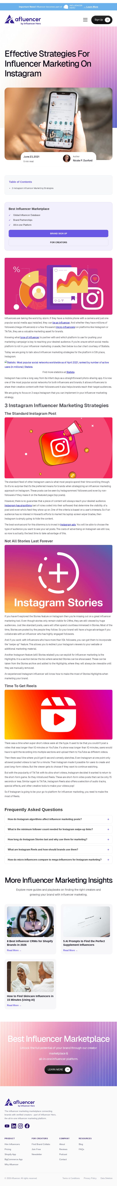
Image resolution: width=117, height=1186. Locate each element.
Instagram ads (68, 524)
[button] (85, 20)
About (62, 1144)
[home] (23, 20)
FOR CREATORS (58, 242)
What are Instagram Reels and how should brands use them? (43, 849)
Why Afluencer (11, 1164)
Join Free (36, 1149)
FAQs (81, 1149)
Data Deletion (106, 1178)
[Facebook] (27, 1126)
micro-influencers (65, 327)
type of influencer (29, 337)
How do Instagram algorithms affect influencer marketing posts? (45, 819)
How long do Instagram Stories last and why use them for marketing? (47, 839)
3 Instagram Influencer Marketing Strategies (32, 188)
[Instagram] (20, 1126)
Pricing (8, 1149)
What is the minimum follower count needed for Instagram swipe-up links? (50, 829)
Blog (81, 1144)
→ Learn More (91, 7)
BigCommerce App (14, 1159)
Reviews (63, 1149)
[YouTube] (7, 1126)
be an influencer (61, 322)
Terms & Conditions (71, 1178)
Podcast (63, 1154)
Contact (63, 1159)
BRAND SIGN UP (58, 233)
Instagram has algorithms (18, 505)
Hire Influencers (12, 1144)
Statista (70, 372)
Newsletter (37, 1154)
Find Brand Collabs (41, 1144)
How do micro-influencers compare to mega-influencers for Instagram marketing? (55, 859)
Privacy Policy (90, 1178)
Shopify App (10, 1154)
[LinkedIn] (13, 1126)
